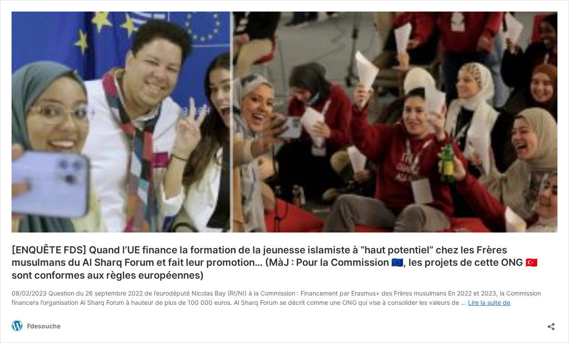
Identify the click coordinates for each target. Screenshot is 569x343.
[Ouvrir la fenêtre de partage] (551, 324)
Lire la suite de (489, 302)
